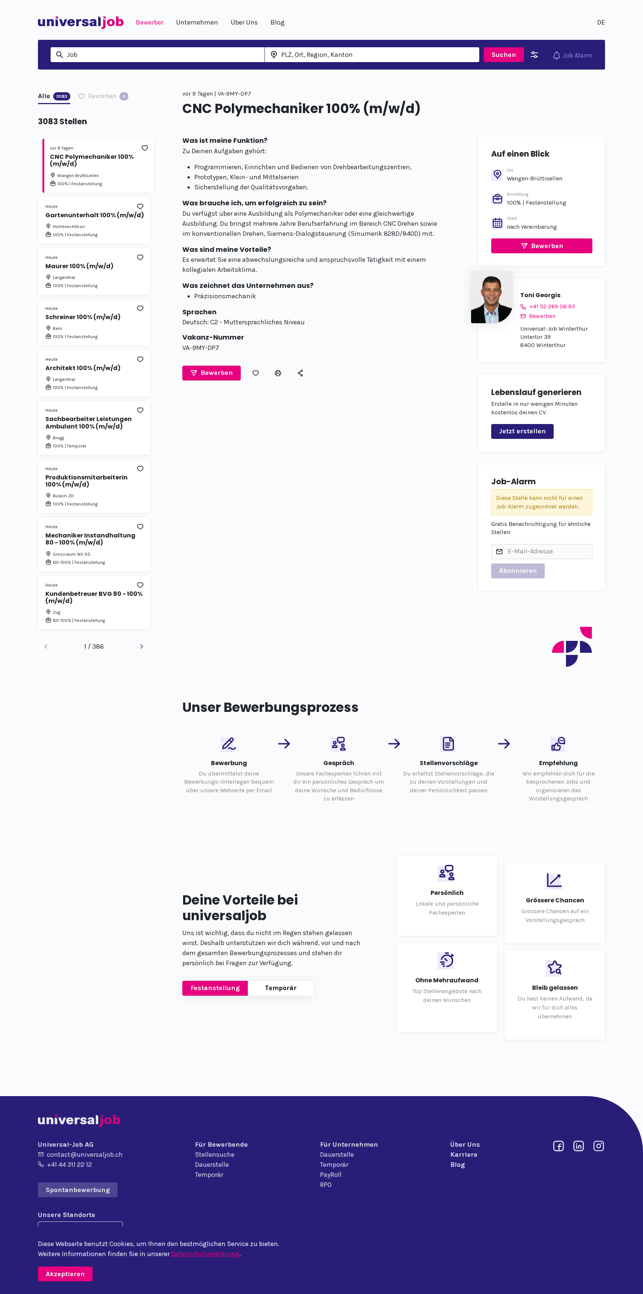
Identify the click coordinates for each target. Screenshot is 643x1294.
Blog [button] (278, 22)
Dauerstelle (212, 1164)
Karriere (463, 1154)
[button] (211, 373)
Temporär (281, 988)
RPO (326, 1185)
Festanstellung (215, 988)
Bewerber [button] (149, 22)
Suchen (504, 55)
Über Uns (465, 1144)
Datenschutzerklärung (205, 1254)
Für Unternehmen (349, 1144)
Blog (457, 1164)
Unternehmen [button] (197, 22)
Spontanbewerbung (78, 1190)
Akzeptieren (65, 1274)
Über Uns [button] (244, 22)
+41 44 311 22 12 (69, 1164)
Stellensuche (214, 1154)
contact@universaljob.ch (85, 1154)
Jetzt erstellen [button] (522, 431)
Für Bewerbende (221, 1144)
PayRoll (331, 1175)
